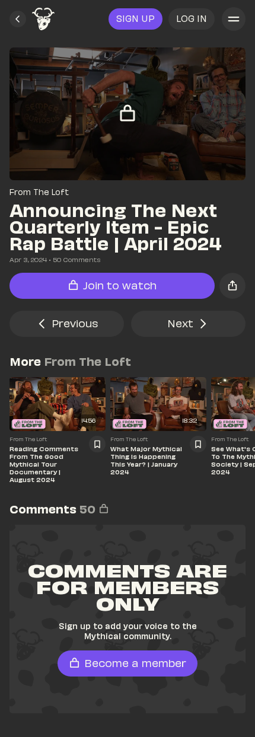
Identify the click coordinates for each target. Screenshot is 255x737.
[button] (17, 19)
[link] (43, 19)
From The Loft (39, 191)
